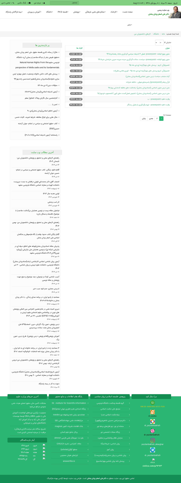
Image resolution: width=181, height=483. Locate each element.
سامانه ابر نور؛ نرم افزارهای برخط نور (110, 426)
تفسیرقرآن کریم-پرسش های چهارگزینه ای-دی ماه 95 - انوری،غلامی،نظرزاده (142, 70)
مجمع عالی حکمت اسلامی (110, 409)
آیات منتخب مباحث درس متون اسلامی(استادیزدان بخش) (148, 76)
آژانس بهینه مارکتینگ (55, 478)
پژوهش (76, 12)
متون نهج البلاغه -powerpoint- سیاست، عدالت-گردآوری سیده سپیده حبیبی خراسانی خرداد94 (134, 59)
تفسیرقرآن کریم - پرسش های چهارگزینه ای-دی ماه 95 (149, 65)
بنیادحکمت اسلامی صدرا (110, 414)
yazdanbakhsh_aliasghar (152, 444)
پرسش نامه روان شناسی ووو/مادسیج (110, 461)
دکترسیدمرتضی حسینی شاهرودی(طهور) (110, 420)
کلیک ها (79, 48)
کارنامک (113, 12)
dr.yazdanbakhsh (152, 434)
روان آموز (110, 449)
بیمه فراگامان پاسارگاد (13, 12)
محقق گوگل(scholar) (69, 449)
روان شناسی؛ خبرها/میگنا (110, 443)
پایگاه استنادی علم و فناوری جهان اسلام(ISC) (69, 409)
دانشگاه (49, 12)
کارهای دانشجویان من (142, 34)
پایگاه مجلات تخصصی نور (110, 432)
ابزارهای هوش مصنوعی (69, 455)
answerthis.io (69, 461)
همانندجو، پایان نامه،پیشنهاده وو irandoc (69, 414)
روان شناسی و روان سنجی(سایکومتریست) (110, 455)
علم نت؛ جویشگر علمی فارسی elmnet (68, 438)
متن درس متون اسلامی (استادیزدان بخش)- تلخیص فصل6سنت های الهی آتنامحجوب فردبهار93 (133, 93)
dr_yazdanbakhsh (152, 455)
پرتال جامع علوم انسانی (69, 432)
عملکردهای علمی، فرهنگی (94, 12)
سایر (129, 24)
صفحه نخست (127, 12)
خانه (163, 34)
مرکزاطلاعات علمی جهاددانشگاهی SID (69, 420)
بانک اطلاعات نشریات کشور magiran (69, 426)
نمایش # (167, 42)
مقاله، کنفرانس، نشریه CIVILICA (69, 443)
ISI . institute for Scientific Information (69, 403)
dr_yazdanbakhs (151, 425)
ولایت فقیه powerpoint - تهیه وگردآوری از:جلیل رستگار (148, 104)
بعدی (151, 118)
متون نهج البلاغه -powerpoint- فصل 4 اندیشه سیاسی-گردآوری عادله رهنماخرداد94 (138, 54)
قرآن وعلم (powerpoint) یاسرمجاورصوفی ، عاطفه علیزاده (148, 82)
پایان (144, 118)
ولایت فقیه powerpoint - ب (158, 99)
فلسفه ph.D (62, 12)
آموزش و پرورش (34, 12)
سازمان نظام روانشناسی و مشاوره (110, 438)
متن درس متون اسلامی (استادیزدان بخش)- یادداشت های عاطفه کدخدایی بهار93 (139, 87)
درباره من (37, 3)
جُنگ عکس (22, 3)
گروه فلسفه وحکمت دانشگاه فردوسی (110, 403)
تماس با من (5, 3)
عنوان (167, 48)
